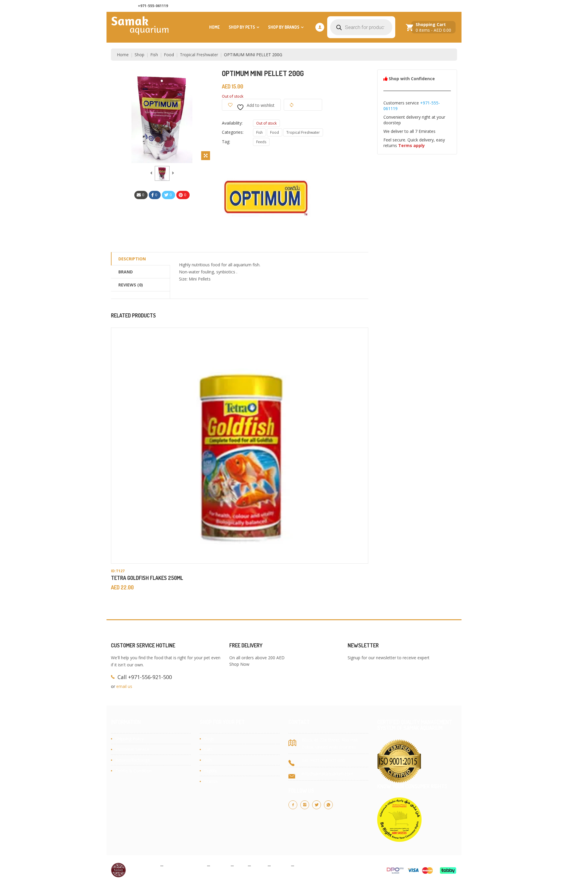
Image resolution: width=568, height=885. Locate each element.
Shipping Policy (129, 738)
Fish (154, 54)
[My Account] (319, 27)
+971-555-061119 (153, 5)
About (259, 865)
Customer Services (436, 6)
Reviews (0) (130, 285)
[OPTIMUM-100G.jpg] (162, 173)
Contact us (399, 6)
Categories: (232, 132)
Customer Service (132, 749)
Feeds (261, 141)
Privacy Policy (145, 865)
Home (214, 27)
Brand (125, 272)
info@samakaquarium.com (327, 773)
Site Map (305, 865)
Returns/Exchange (132, 760)
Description (132, 259)
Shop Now (239, 664)
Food (169, 54)
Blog (240, 865)
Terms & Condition (133, 770)
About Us (370, 6)
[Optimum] (266, 195)
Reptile (210, 770)
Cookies (220, 865)
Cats (208, 749)
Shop (139, 54)
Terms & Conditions (185, 865)
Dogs (209, 738)
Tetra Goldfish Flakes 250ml (147, 578)
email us (124, 686)
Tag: (226, 141)
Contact (280, 865)
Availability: (232, 123)
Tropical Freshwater (199, 54)
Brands (211, 781)
